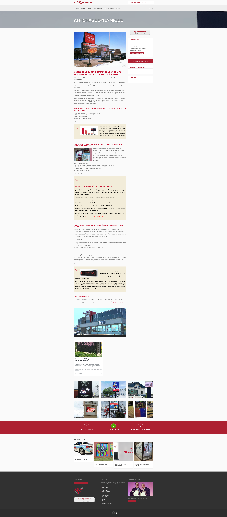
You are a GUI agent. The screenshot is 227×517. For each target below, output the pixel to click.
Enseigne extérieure (105, 495)
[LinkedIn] (116, 513)
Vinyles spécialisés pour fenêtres (142, 465)
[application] (100, 322)
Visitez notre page (95, 216)
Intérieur (83, 8)
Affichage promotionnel (108, 8)
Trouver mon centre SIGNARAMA (137, 53)
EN (149, 8)
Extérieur (77, 8)
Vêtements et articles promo (107, 503)
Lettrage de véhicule (81, 459)
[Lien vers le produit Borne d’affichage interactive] (123, 451)
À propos (118, 8)
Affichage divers (105, 487)
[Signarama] (86, 2)
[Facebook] (111, 513)
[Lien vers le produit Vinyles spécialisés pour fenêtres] (144, 451)
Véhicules (89, 8)
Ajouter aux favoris (141, 61)
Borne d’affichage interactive (120, 465)
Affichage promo (105, 490)
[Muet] (122, 336)
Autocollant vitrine (105, 492)
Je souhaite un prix (113, 429)
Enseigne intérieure (105, 496)
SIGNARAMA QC (110, 511)
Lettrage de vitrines (101, 464)
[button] (100, 322)
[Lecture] (75, 336)
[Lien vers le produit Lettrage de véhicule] (83, 448)
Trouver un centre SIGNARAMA (81, 483)
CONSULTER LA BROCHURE (86, 429)
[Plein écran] (124, 336)
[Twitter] (113, 513)
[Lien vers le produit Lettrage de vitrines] (103, 451)
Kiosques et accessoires (106, 500)
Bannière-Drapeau (105, 494)
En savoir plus (131, 501)
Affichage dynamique (97, 8)
